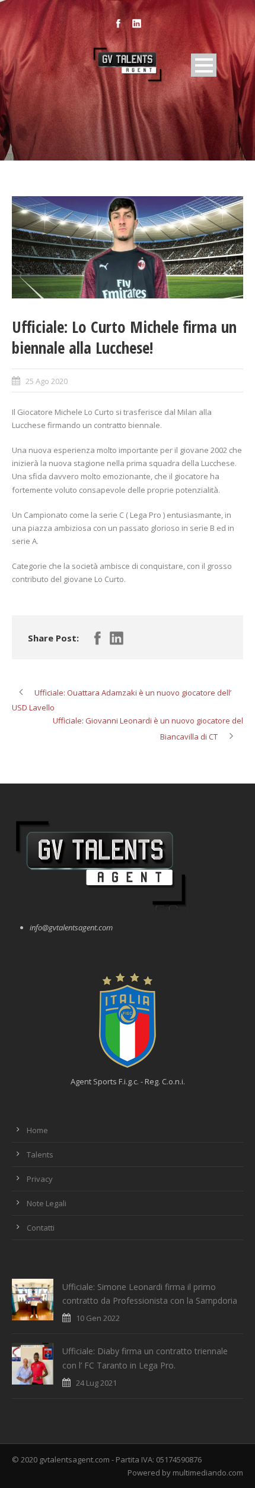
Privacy (40, 1179)
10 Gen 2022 (98, 1318)
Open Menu (203, 65)
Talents (40, 1154)
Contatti (41, 1227)
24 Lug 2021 (96, 1382)
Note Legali (46, 1203)
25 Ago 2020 (47, 381)
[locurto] (127, 247)
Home (37, 1130)
